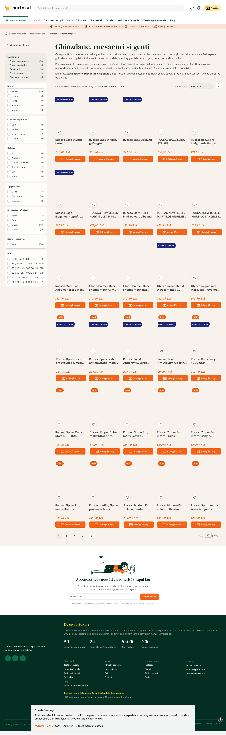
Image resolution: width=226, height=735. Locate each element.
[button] (59, 131)
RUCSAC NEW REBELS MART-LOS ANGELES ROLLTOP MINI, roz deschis (171, 214)
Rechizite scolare (37, 34)
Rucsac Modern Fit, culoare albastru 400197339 (170, 507)
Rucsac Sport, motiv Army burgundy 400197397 (204, 507)
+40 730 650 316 (193, 665)
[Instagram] (15, 658)
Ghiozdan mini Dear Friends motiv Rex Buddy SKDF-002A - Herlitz (137, 288)
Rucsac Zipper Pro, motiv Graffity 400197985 (67, 507)
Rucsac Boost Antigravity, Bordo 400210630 (135, 361)
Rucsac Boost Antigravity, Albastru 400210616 (171, 361)
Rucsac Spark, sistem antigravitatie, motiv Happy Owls (103, 361)
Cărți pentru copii (72, 673)
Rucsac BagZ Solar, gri (137, 140)
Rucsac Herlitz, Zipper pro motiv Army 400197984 (103, 507)
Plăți (107, 673)
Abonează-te (149, 596)
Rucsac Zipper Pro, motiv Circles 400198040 (169, 434)
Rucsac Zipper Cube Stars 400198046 (68, 434)
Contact (108, 677)
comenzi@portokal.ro (196, 669)
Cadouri (148, 677)
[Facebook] (8, 658)
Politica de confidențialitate (120, 603)
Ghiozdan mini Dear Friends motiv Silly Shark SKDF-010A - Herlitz (102, 288)
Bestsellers (69, 677)
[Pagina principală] (6, 33)
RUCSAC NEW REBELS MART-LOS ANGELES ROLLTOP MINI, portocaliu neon (206, 214)
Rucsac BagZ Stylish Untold (68, 141)
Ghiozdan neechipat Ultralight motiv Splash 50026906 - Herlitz (170, 288)
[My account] (199, 8)
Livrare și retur (111, 669)
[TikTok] (23, 658)
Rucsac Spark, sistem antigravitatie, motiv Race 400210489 (70, 361)
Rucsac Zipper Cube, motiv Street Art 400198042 (103, 434)
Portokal (18, 8)
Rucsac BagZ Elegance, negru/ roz (69, 214)
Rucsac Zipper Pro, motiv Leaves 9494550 (135, 434)
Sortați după (180, 86)
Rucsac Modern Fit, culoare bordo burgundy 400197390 (138, 507)
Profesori (149, 665)
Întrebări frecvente (113, 665)
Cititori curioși (151, 673)
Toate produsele (18, 34)
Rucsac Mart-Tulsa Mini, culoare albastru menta (137, 214)
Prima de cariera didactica (76, 685)
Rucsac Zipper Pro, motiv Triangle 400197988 (203, 434)
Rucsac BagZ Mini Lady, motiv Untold (203, 141)
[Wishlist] (192, 8)
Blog (66, 681)
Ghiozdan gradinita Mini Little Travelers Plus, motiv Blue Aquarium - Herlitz (204, 288)
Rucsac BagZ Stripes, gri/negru (103, 141)
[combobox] (110, 8)
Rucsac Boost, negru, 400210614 (205, 361)
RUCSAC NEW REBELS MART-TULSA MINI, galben (104, 214)
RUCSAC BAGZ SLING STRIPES (171, 141)
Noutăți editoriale (72, 669)
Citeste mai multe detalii (89, 725)
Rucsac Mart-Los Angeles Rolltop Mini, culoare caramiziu (69, 288)
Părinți (148, 669)
